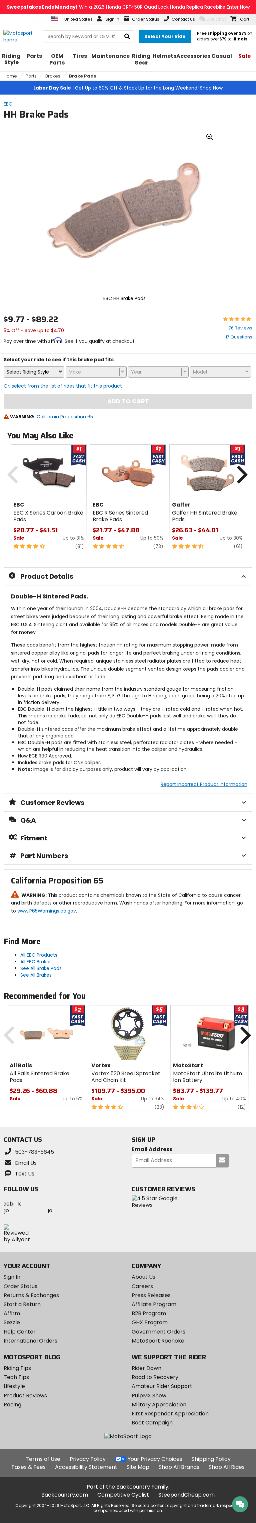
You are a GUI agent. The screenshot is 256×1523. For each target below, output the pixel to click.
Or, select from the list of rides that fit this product (63, 386)
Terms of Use (43, 1459)
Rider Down (146, 1368)
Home (10, 76)
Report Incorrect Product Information (204, 784)
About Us (143, 1277)
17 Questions (239, 337)
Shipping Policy (211, 1459)
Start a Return (22, 1304)
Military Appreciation (159, 1404)
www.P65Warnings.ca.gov (46, 911)
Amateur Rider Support (162, 1386)
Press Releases (151, 1295)
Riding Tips (17, 1368)
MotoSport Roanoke (158, 1341)
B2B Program (149, 1313)
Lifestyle (14, 1386)
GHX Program (150, 1322)
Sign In (12, 1277)
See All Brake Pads (41, 968)
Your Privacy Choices (155, 1459)
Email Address (152, 1149)
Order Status (20, 1286)
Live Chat (216, 19)
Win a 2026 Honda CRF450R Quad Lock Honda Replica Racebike (128, 7)
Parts (31, 76)
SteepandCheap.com (186, 1495)
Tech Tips (16, 1377)
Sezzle (12, 1322)
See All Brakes (36, 975)
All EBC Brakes (36, 961)
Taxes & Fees (28, 1467)
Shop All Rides (227, 1467)
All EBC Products (38, 955)
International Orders (30, 1341)
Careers (142, 1286)
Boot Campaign (152, 1422)
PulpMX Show (149, 1395)
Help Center (20, 1332)
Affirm (12, 1313)
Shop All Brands (179, 1467)
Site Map (138, 1467)
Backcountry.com (64, 1495)
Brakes (52, 76)
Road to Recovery (155, 1377)
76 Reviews (240, 328)
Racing (12, 1404)
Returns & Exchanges (31, 1295)
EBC (8, 104)
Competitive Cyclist (123, 1495)
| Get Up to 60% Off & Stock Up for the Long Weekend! (128, 88)
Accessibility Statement (86, 1467)
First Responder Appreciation (170, 1413)
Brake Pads (82, 76)
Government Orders (158, 1332)
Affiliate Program (154, 1304)
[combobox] (34, 372)
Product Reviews (25, 1395)
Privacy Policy (88, 1459)
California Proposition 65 (65, 416)
